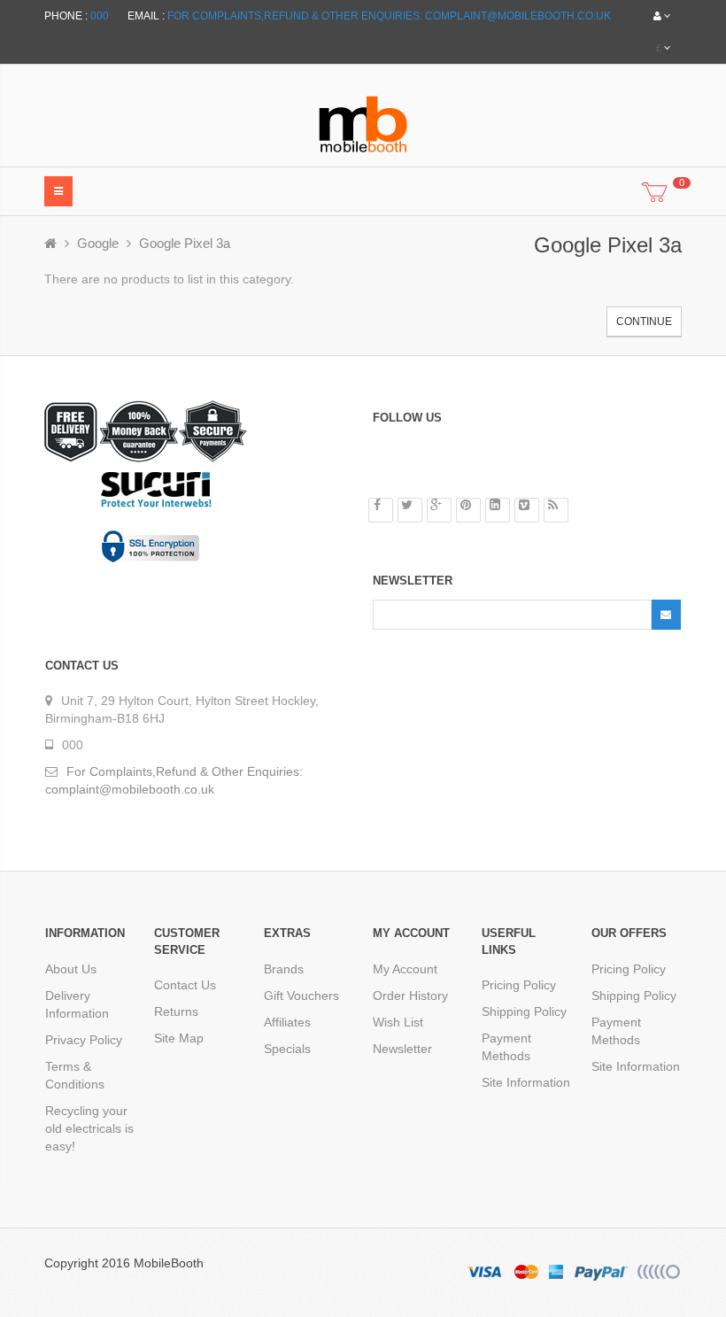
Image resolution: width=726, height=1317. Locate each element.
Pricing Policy (519, 985)
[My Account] (662, 16)
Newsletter (402, 1049)
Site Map (179, 1038)
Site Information (526, 1082)
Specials (287, 1049)
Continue (644, 321)
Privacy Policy (83, 1040)
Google (98, 243)
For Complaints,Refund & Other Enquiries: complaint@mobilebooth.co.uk (389, 16)
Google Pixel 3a (184, 243)
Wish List (398, 1022)
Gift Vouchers (301, 995)
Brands (284, 969)
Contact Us (185, 985)
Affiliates (287, 1022)
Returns (176, 1011)
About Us (71, 969)
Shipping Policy (524, 1011)
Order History (410, 995)
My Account (405, 969)
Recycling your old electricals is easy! (89, 1128)
